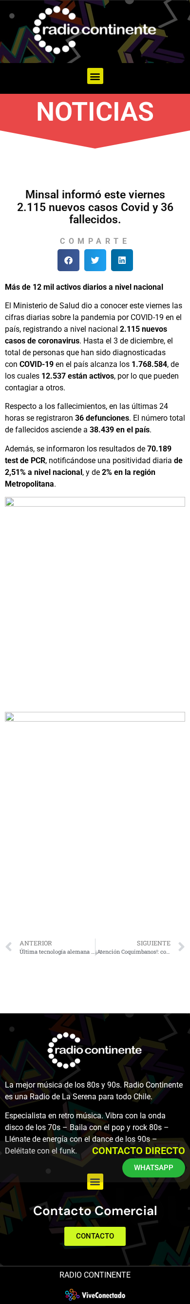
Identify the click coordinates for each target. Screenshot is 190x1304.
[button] (95, 76)
